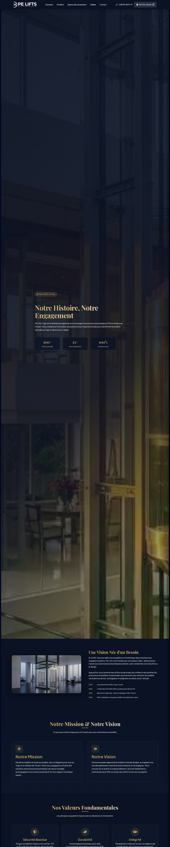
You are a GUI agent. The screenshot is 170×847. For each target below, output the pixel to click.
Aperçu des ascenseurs (77, 4)
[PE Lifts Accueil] (25, 5)
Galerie (93, 4)
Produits (60, 4)
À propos (49, 4)
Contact (103, 4)
